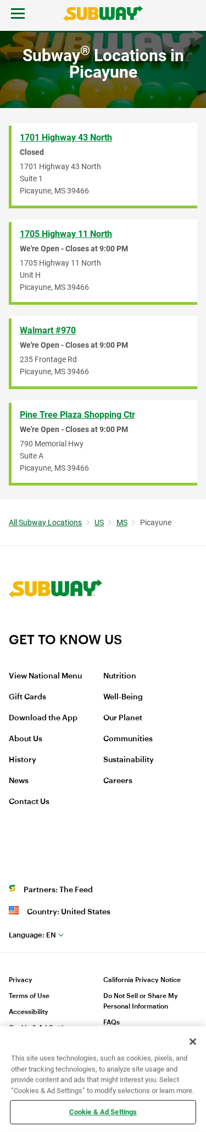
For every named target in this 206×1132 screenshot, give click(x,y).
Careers (117, 781)
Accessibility (28, 1012)
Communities (128, 739)
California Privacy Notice (142, 980)
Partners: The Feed (58, 890)
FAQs (111, 1022)
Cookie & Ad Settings (103, 1112)
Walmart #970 (48, 330)
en (32, 935)
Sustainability (128, 760)
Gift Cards (27, 697)
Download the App (43, 718)
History (22, 760)
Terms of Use (29, 996)
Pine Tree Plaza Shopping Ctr (77, 414)
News (19, 781)
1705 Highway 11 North (66, 234)
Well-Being (123, 697)
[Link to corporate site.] (55, 624)
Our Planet (122, 718)
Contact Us (29, 802)
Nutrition (119, 676)
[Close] (193, 1041)
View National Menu (45, 676)
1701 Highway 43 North (66, 137)
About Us (25, 739)
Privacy (20, 980)
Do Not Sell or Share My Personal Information (140, 1001)
